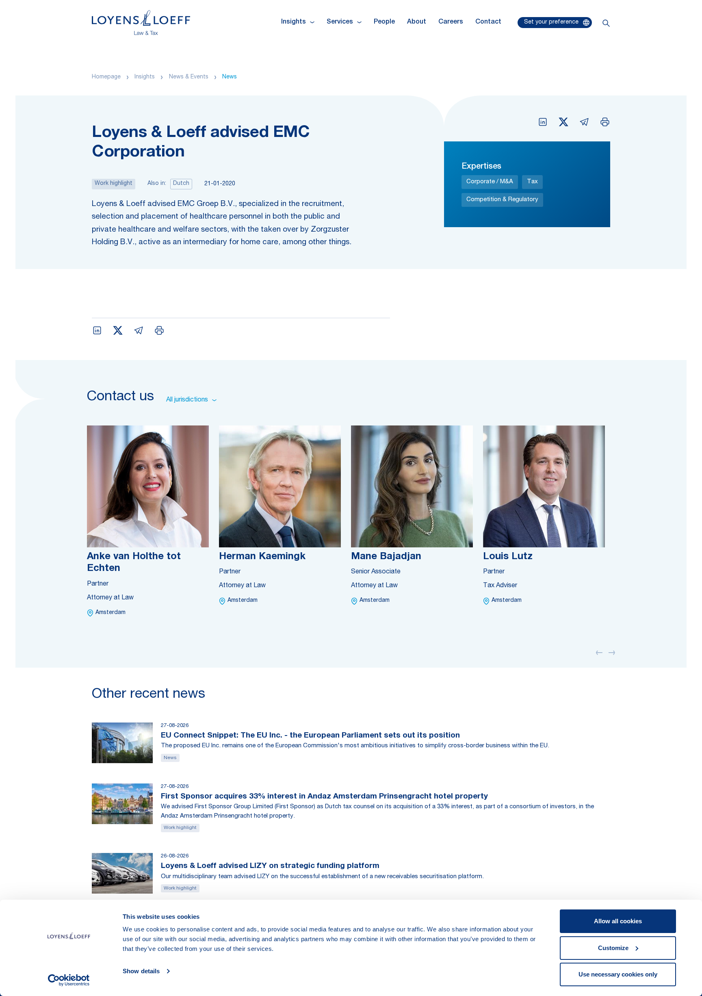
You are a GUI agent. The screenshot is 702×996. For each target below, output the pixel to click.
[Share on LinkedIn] (542, 122)
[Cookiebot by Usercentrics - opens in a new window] (68, 980)
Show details (141, 971)
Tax (532, 182)
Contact (488, 22)
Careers (450, 22)
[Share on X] (563, 122)
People (384, 22)
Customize (613, 947)
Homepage (106, 77)
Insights (144, 77)
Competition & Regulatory (502, 200)
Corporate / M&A (489, 182)
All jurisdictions (187, 400)
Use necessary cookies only (617, 974)
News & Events (188, 77)
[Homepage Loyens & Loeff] (141, 22)
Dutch (181, 184)
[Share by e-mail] (584, 122)
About (416, 22)
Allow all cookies (618, 921)
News (229, 77)
